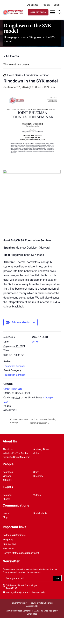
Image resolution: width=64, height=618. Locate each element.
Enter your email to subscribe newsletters (22, 572)
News (6, 513)
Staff (36, 472)
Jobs (57, 4)
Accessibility (32, 606)
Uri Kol (35, 341)
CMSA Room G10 (13, 388)
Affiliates (7, 480)
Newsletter (8, 548)
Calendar (7, 495)
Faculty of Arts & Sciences (41, 603)
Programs (8, 539)
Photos (6, 499)
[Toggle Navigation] (52, 12)
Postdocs (8, 472)
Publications (9, 544)
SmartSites (32, 614)
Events (24, 37)
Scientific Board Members (16, 457)
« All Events (11, 56)
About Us (32, 4)
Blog (5, 517)
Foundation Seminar (14, 366)
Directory (38, 476)
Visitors (7, 476)
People (46, 4)
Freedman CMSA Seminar (19, 421)
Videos (37, 495)
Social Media (40, 513)
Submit (57, 578)
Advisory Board (41, 449)
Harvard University (19, 603)
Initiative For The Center (15, 453)
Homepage (10, 37)
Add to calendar (21, 322)
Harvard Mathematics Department (21, 553)
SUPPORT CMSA (38, 12)
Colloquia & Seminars (14, 535)
